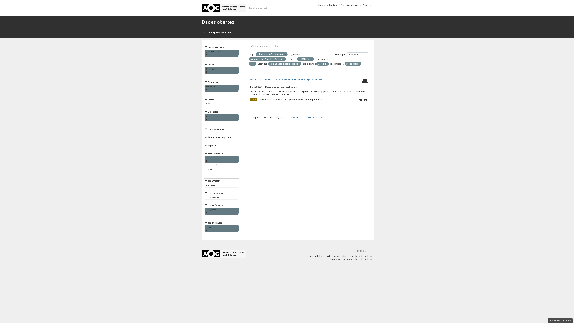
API (294, 117)
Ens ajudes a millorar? (560, 320)
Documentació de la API (312, 117)
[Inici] (224, 8)
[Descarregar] (365, 100)
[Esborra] (285, 54)
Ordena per (340, 54)
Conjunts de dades (220, 32)
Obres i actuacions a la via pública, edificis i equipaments (285, 79)
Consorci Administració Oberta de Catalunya (339, 5)
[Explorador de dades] (360, 100)
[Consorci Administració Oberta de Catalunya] (364, 252)
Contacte (367, 5)
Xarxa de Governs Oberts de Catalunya (355, 259)
